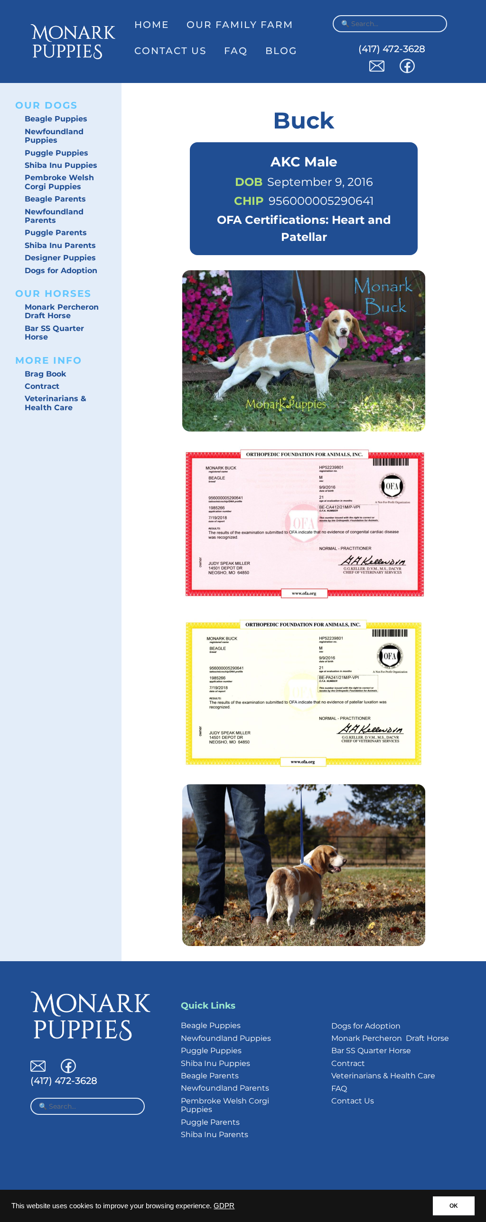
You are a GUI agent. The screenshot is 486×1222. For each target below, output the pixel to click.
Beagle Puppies (56, 118)
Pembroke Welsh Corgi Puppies (59, 182)
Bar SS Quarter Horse (54, 332)
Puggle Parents (56, 232)
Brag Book (45, 373)
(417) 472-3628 (391, 49)
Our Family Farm (240, 24)
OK (453, 1206)
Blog (281, 50)
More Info (48, 360)
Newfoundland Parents (54, 216)
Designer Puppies (60, 257)
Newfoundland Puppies (54, 136)
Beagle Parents (55, 198)
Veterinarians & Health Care (55, 403)
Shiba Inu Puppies (61, 165)
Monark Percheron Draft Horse (62, 311)
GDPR (224, 1206)
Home (151, 24)
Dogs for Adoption (61, 270)
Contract (42, 386)
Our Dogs (46, 105)
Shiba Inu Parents (60, 245)
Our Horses (53, 293)
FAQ (236, 50)
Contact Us (170, 50)
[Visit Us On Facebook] (407, 70)
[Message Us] (376, 70)
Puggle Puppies (56, 152)
